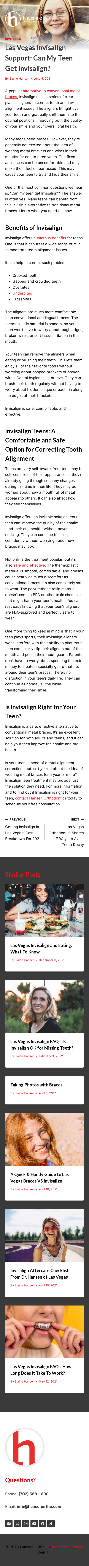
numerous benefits (49, 238)
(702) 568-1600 (34, 1494)
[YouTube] (34, 1523)
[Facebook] (9, 1523)
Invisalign (13, 39)
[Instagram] (25, 1523)
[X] (17, 1523)
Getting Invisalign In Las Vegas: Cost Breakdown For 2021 (23, 829)
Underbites (22, 293)
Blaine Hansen (19, 78)
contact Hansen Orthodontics (40, 798)
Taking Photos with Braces (36, 1084)
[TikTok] (51, 1523)
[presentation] (44, 910)
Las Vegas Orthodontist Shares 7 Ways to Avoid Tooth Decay (66, 832)
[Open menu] (80, 19)
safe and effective (29, 565)
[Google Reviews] (42, 1523)
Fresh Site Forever (68, 1547)
